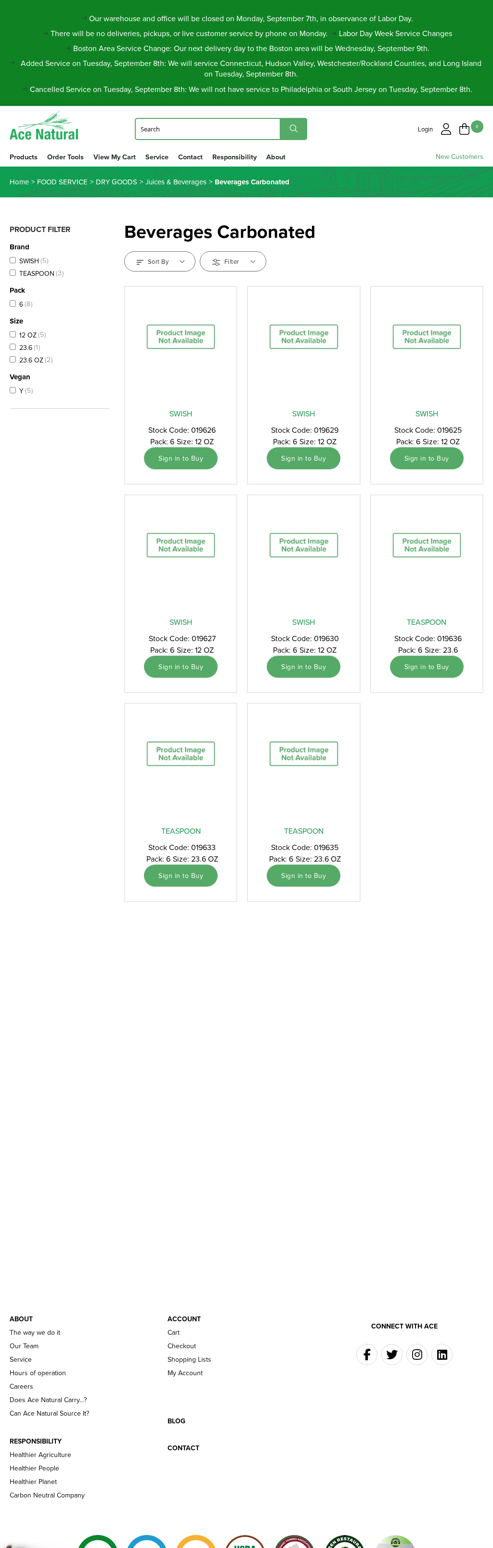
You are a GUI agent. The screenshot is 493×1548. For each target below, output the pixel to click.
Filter (231, 261)
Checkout (182, 1345)
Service (157, 157)
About (275, 157)
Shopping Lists (189, 1359)
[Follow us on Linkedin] (442, 1354)
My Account (185, 1372)
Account (184, 1319)
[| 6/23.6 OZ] (426, 553)
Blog (176, 1421)
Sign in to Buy (180, 458)
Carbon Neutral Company (47, 1495)
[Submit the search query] (293, 129)
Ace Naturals (48, 125)
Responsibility (234, 157)
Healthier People (34, 1468)
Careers (21, 1386)
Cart (174, 1332)
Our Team (24, 1345)
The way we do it (35, 1332)
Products (24, 157)
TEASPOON (426, 622)
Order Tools (65, 157)
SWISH (180, 413)
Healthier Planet (33, 1481)
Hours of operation (38, 1372)
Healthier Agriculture (40, 1454)
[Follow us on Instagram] (417, 1354)
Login (425, 129)
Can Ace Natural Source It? (49, 1413)
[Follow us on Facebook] (366, 1354)
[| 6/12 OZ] (180, 345)
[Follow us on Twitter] (391, 1354)
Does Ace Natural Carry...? (48, 1399)
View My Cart (114, 157)
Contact (190, 157)
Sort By (158, 261)
